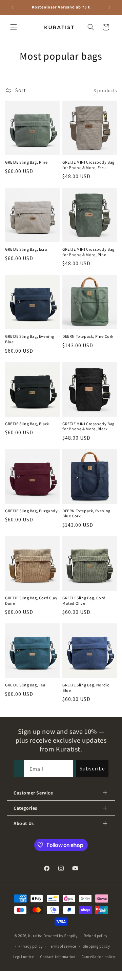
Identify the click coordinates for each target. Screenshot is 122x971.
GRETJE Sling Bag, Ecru (26, 249)
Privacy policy (30, 946)
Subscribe (92, 768)
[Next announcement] (109, 7)
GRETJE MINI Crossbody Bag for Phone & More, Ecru (88, 165)
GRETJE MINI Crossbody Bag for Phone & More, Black (88, 426)
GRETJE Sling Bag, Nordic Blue (85, 687)
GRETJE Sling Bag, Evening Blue (29, 339)
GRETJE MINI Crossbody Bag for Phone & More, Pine (88, 252)
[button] (13, 27)
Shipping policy (96, 946)
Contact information (57, 956)
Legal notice (23, 956)
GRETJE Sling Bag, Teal (25, 684)
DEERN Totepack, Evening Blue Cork (86, 513)
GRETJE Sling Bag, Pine (26, 162)
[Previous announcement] (12, 7)
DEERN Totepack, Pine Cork (88, 336)
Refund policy (95, 935)
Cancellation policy (98, 956)
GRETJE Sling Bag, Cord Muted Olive (83, 600)
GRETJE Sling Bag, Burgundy (31, 510)
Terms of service (62, 946)
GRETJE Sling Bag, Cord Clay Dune (31, 600)
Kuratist (35, 935)
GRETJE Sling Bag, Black (27, 423)
